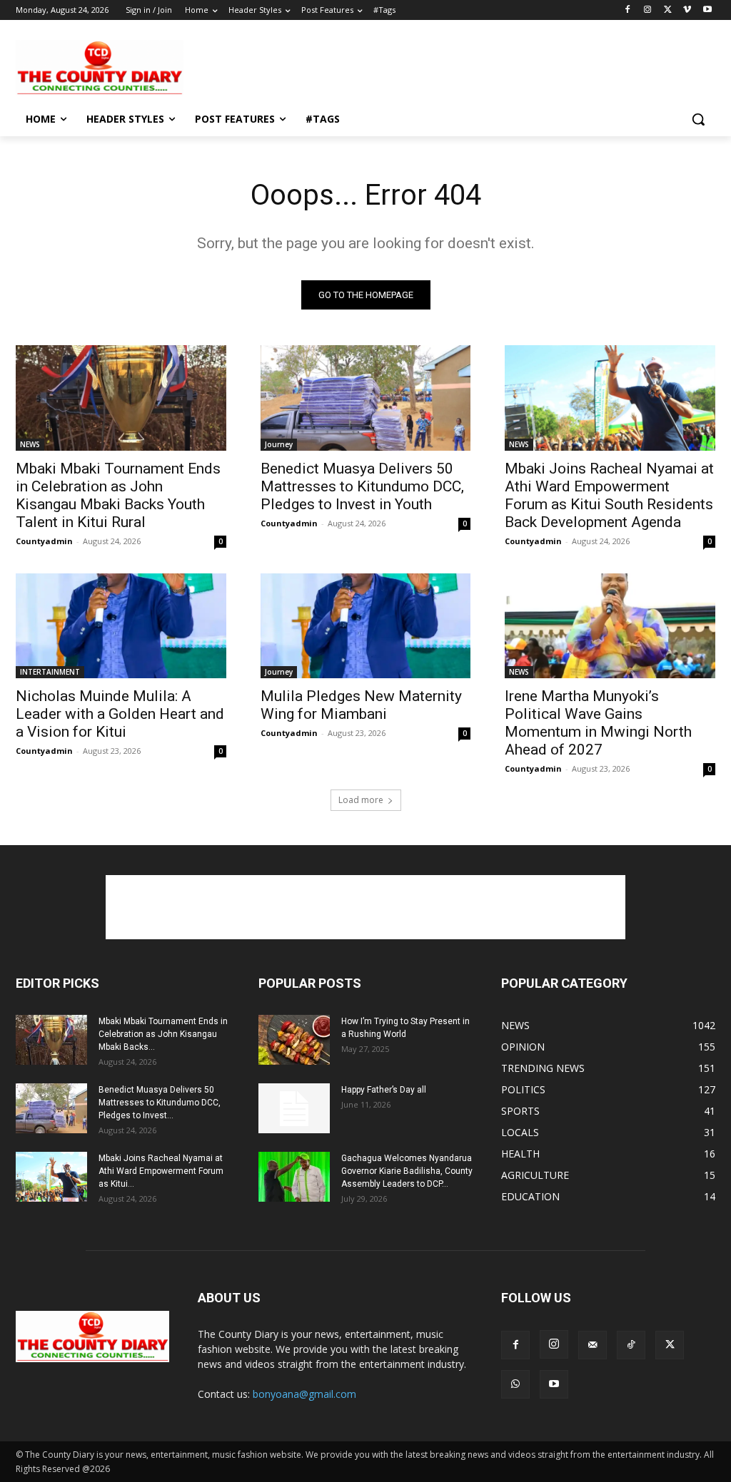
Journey (279, 444)
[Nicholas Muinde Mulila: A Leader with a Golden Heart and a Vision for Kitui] (121, 625)
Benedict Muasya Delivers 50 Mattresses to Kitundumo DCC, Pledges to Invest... (160, 1102)
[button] (698, 119)
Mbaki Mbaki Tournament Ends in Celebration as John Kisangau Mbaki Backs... (163, 1034)
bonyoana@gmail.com (304, 1394)
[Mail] (592, 1345)
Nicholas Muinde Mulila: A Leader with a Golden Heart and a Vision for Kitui (120, 714)
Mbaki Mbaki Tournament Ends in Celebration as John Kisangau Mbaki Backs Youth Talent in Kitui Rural (118, 495)
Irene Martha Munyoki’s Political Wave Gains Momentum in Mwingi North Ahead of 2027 (598, 723)
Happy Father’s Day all (383, 1090)
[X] (668, 10)
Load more (360, 800)
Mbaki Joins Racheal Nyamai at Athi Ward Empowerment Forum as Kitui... (161, 1171)
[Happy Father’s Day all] (294, 1108)
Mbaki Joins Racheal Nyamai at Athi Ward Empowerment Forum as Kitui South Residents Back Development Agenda (609, 495)
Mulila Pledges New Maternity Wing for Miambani (361, 705)
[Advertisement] (350, 66)
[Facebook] (628, 10)
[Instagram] (648, 10)
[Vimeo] (687, 10)
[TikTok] (631, 1345)
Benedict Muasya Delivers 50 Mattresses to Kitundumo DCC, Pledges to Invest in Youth (362, 486)
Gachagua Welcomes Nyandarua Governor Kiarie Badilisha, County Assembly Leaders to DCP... (407, 1171)
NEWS (30, 444)
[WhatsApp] (515, 1384)
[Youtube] (707, 10)
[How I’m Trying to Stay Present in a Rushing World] (294, 1040)
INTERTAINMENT (50, 672)
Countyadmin (44, 541)
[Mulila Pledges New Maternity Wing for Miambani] (366, 625)
